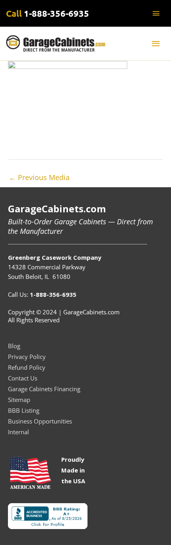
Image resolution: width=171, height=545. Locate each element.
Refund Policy (26, 367)
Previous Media (39, 177)
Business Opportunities (40, 421)
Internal (18, 432)
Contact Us (22, 378)
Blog (14, 346)
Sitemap (19, 400)
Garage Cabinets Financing (44, 389)
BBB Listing (23, 410)
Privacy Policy (27, 357)
